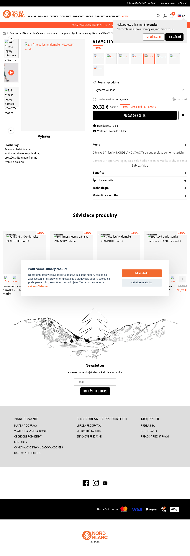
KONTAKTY (20, 442)
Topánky (78, 16)
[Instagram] (96, 483)
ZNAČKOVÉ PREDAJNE (89, 436)
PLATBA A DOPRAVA (25, 425)
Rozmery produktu (108, 82)
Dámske (43, 16)
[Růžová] (98, 67)
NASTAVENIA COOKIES (27, 453)
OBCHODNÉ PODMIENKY (28, 436)
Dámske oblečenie (32, 33)
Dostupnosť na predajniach (112, 99)
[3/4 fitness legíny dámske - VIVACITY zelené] (71, 252)
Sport (89, 16)
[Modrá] (149, 55)
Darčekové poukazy (107, 16)
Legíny (64, 33)
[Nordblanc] (14, 14)
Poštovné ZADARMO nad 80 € (141, 3)
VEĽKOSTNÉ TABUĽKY (89, 431)
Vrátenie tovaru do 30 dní (173, 3)
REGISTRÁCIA (149, 431)
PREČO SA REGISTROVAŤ (155, 436)
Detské (54, 16)
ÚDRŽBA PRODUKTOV (89, 425)
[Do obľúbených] (182, 115)
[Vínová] (174, 55)
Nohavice (52, 33)
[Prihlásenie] (165, 15)
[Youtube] (105, 483)
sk (183, 15)
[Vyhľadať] (158, 16)
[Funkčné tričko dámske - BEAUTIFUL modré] (24, 252)
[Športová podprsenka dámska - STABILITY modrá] (165, 252)
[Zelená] (98, 55)
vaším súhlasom (38, 286)
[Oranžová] (123, 55)
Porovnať (181, 99)
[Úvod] (4, 33)
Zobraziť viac (140, 165)
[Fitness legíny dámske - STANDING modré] (118, 252)
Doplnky (65, 16)
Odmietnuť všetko (141, 282)
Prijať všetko (142, 273)
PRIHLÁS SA (148, 425)
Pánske (31, 16)
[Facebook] (86, 483)
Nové (125, 16)
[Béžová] (111, 55)
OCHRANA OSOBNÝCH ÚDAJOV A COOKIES (38, 447)
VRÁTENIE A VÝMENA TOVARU (31, 431)
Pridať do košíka (135, 115)
